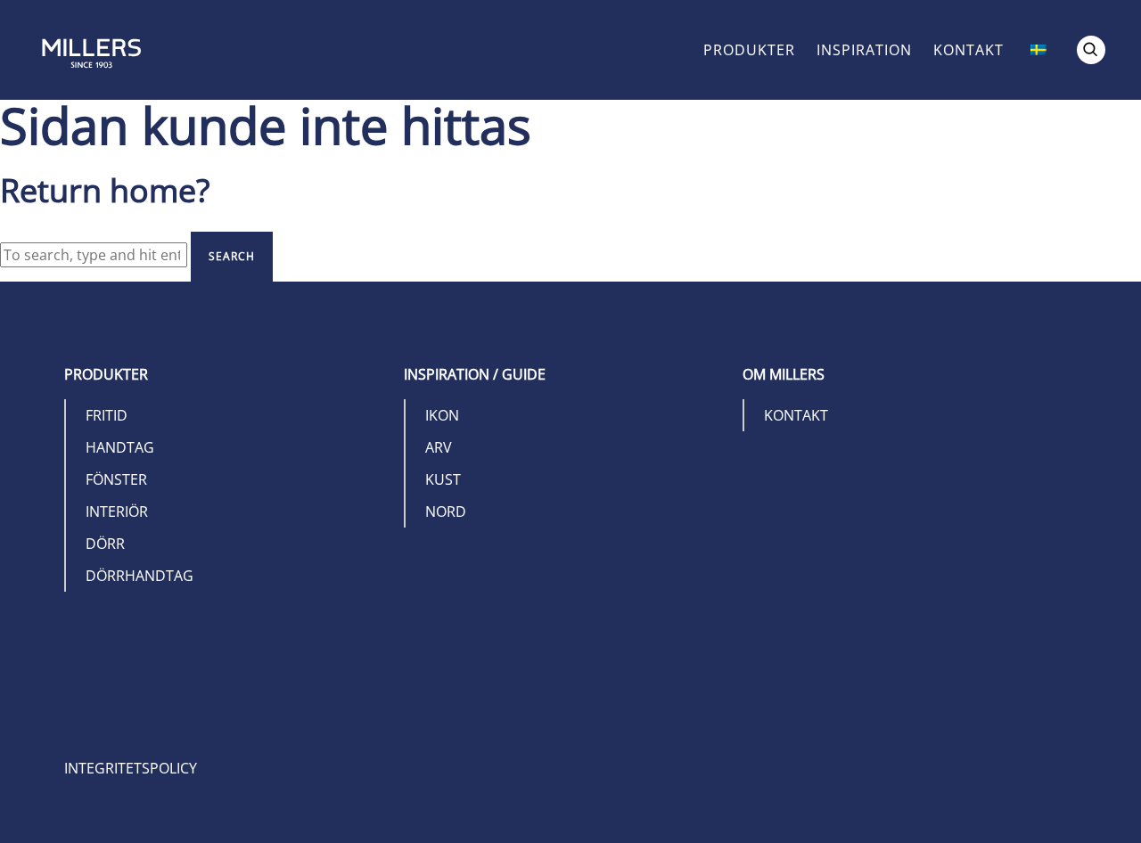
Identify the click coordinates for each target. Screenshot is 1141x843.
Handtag (120, 447)
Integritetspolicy (130, 768)
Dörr (105, 543)
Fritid (106, 415)
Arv (438, 447)
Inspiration (864, 50)
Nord (445, 511)
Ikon (442, 415)
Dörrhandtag (139, 575)
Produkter (749, 50)
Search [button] (232, 256)
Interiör (117, 511)
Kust (443, 479)
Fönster (116, 479)
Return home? (105, 190)
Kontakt (968, 50)
